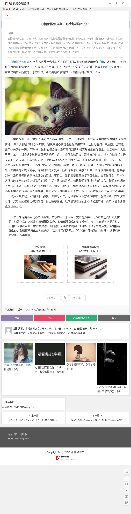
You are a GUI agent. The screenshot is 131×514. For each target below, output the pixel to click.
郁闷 (49, 9)
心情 (22, 9)
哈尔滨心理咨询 (19, 3)
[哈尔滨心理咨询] (65, 459)
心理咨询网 (67, 452)
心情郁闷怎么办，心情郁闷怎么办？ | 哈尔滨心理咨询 (56, 333)
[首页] (126, 472)
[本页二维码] (126, 502)
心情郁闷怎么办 (35, 9)
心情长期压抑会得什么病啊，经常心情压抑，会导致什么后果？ (49, 371)
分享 (78, 297)
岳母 (15, 9)
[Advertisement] (65, 489)
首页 (8, 9)
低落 (79, 328)
